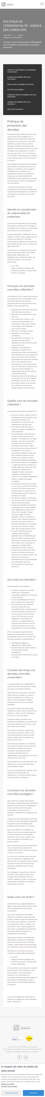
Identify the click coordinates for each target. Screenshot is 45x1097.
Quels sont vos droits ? (15, 109)
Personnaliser (11, 1093)
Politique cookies (17, 766)
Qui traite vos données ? (15, 90)
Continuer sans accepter (9, 1086)
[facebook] (19, 1057)
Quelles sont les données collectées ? (20, 84)
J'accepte (33, 1093)
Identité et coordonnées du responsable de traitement (21, 71)
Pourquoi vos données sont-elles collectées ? (19, 78)
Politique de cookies (7, 1084)
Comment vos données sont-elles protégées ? (19, 103)
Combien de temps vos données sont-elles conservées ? (21, 96)
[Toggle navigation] (42, 3)
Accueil (19, 35)
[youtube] (26, 1057)
